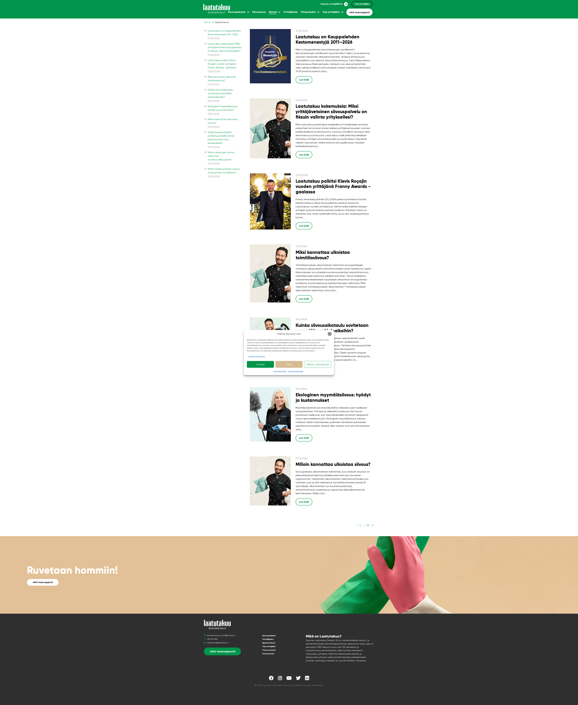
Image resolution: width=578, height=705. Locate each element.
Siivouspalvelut (236, 12)
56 (368, 525)
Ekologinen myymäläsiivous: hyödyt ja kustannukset (223, 110)
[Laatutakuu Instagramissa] (280, 678)
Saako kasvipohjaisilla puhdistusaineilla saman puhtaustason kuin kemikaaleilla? (221, 139)
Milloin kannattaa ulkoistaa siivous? (333, 464)
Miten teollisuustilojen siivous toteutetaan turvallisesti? (224, 172)
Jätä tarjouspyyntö (359, 12)
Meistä (273, 12)
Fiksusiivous (259, 12)
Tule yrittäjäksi (362, 4)
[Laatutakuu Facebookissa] (271, 678)
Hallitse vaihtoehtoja (317, 364)
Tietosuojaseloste (295, 371)
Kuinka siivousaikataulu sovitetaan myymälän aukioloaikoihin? (332, 327)
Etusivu (207, 22)
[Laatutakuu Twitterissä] (298, 678)
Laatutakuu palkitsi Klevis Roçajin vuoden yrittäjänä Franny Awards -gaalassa (222, 66)
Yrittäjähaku (267, 639)
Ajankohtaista (268, 643)
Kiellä (289, 364)
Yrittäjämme (290, 12)
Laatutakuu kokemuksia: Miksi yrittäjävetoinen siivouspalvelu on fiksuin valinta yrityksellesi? (225, 49)
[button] (329, 333)
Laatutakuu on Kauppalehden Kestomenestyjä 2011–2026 (224, 34)
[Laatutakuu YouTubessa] (289, 678)
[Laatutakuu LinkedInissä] (307, 678)
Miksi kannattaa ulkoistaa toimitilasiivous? (323, 254)
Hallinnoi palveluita (256, 356)
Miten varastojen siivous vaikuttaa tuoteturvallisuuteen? (221, 158)
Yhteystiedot (308, 12)
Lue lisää (304, 79)
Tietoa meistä (268, 650)
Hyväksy (260, 364)
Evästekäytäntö (279, 371)
